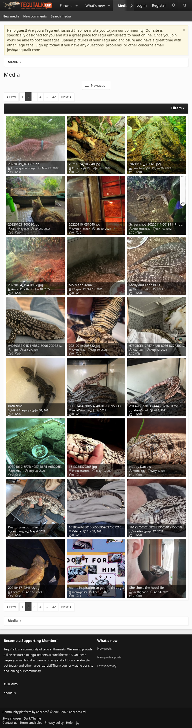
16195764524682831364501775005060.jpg (160, 527)
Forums (66, 5)
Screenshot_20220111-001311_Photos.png (160, 224)
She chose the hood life (146, 587)
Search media (61, 16)
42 (54, 97)
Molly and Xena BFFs (144, 285)
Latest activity (106, 666)
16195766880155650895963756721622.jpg (99, 527)
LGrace (15, 592)
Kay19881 (138, 350)
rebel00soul (79, 410)
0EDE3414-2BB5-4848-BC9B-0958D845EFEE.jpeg (103, 406)
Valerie (76, 531)
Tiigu (14, 350)
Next (64, 97)
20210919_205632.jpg (84, 345)
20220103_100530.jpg (24, 224)
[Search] (185, 5)
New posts (104, 649)
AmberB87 (79, 350)
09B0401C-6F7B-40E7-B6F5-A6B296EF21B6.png (42, 466)
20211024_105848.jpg (84, 164)
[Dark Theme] (173, 5)
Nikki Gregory (20, 410)
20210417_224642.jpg (24, 587)
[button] (76, 5)
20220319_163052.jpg (24, 164)
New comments (35, 16)
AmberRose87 (81, 229)
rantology (139, 471)
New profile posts (109, 657)
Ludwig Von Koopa (23, 168)
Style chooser (11, 718)
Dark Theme (32, 718)
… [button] (47, 97)
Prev (12, 97)
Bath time (15, 406)
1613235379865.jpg (83, 466)
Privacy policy (54, 723)
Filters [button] (176, 108)
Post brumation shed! (24, 527)
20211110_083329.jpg (145, 164)
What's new (95, 5)
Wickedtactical (81, 471)
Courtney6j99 (81, 168)
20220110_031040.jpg (84, 224)
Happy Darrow (140, 466)
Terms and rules (31, 723)
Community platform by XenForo (44, 712)
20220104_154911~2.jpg (25, 285)
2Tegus (76, 289)
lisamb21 (17, 471)
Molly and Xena (80, 285)
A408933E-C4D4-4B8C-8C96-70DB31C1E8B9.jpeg (43, 345)
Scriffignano (140, 592)
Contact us (9, 723)
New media (10, 16)
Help (69, 723)
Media (123, 5)
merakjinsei (79, 592)
